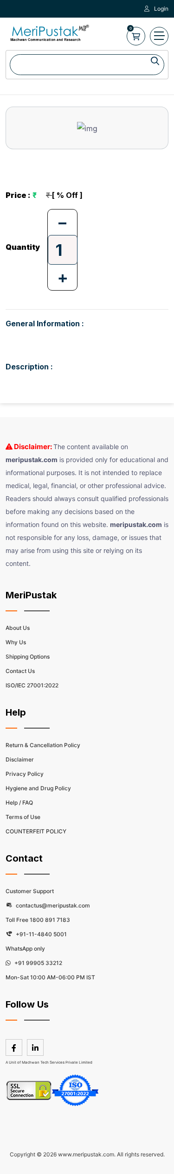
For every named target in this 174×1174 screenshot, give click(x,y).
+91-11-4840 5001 (40, 934)
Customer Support (30, 891)
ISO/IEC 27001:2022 (32, 685)
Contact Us (20, 670)
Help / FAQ (19, 802)
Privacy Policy (25, 773)
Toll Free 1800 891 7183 (38, 919)
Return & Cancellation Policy (43, 745)
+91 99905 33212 (37, 962)
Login (161, 8)
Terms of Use (23, 816)
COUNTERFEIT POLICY (36, 831)
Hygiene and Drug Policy (38, 788)
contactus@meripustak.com (52, 905)
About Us (18, 627)
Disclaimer (20, 759)
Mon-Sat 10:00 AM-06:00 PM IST (50, 977)
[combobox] (87, 64)
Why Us (16, 642)
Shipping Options (28, 656)
